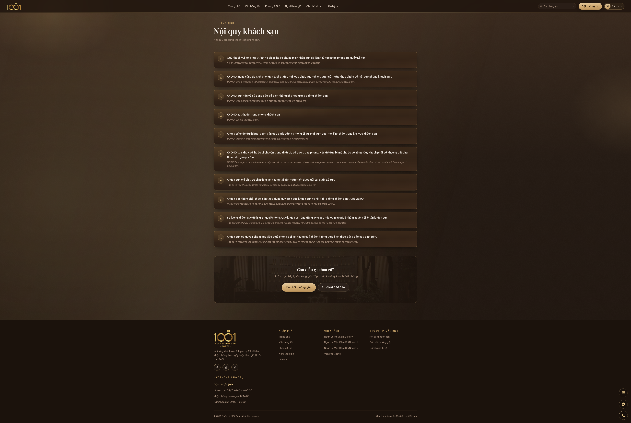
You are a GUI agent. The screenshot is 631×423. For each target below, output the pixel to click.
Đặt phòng (588, 6)
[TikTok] (234, 367)
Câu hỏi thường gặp (298, 287)
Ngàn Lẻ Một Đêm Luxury (338, 336)
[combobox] (557, 6)
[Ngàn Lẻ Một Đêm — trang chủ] (14, 6)
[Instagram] (225, 367)
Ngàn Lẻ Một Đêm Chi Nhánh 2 (341, 348)
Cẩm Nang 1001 (378, 348)
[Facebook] (217, 367)
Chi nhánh (312, 6)
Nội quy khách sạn (380, 336)
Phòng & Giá (272, 6)
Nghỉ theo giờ (293, 6)
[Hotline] (623, 415)
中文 (620, 6)
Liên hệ (331, 6)
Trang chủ (234, 6)
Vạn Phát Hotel (332, 353)
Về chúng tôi (252, 6)
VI (608, 6)
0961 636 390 (335, 287)
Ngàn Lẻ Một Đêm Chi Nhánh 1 (341, 342)
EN (613, 6)
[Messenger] (623, 404)
